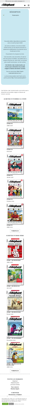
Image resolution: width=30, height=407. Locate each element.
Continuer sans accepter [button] (19, 404)
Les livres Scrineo (15, 384)
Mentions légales (15, 388)
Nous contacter (15, 387)
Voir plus (15, 231)
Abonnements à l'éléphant (15, 394)
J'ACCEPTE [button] (5, 403)
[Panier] (24, 5)
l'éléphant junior (15, 382)
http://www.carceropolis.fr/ (18, 77)
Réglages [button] (11, 403)
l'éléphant (15, 381)
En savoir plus (5, 401)
